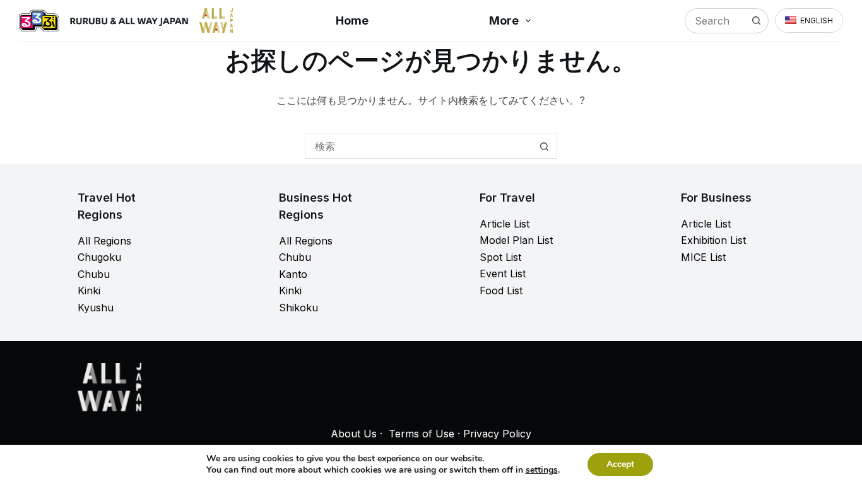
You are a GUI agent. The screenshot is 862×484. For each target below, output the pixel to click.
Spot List (500, 257)
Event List (503, 273)
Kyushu (96, 307)
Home (352, 20)
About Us (354, 433)
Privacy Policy (497, 433)
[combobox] (714, 20)
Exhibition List (713, 240)
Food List (501, 290)
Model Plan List (516, 240)
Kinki (89, 290)
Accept (620, 464)
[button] (809, 20)
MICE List (703, 257)
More (504, 20)
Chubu (94, 274)
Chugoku (99, 257)
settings (542, 470)
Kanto (293, 274)
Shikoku (298, 307)
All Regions (104, 240)
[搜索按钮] (756, 21)
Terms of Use (421, 433)
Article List (504, 223)
